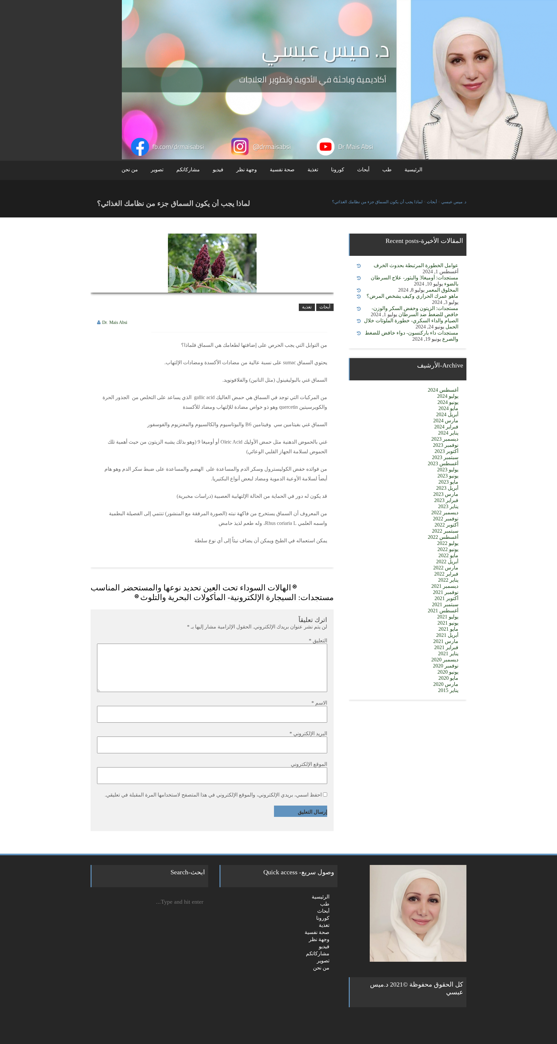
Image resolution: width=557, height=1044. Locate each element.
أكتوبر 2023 (446, 451)
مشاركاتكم (188, 169)
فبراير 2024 (446, 426)
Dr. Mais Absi (114, 322)
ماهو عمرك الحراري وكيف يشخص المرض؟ (412, 296)
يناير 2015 (448, 690)
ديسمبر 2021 (444, 586)
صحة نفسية (282, 169)
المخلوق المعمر (442, 290)
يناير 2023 (448, 506)
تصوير (157, 169)
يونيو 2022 (447, 549)
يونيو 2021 (447, 623)
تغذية (313, 169)
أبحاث (363, 169)
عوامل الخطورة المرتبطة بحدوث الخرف (416, 265)
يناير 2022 (448, 580)
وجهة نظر (246, 169)
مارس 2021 (445, 641)
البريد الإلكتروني (308, 733)
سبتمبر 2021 (445, 604)
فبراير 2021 (446, 647)
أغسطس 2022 (443, 537)
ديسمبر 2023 (444, 439)
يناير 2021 (448, 653)
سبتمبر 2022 (445, 531)
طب (387, 169)
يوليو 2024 (447, 396)
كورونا (337, 169)
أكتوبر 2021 (446, 598)
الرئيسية (413, 169)
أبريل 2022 (447, 561)
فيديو (218, 169)
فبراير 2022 (446, 574)
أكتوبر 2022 (446, 524)
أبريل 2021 (447, 635)
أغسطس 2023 (443, 463)
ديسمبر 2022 (444, 512)
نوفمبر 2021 (445, 592)
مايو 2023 (448, 482)
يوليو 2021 (447, 616)
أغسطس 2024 (443, 390)
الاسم (319, 703)
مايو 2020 (448, 678)
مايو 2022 (448, 555)
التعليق (318, 640)
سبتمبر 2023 (445, 457)
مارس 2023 (445, 494)
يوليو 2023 (447, 469)
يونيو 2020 (447, 672)
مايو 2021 (448, 629)
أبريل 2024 (447, 414)
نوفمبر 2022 (445, 518)
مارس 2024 (445, 420)
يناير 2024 (448, 433)
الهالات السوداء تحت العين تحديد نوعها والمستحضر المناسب (191, 587)
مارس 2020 (445, 684)
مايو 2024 (448, 408)
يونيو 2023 (447, 475)
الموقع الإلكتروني (309, 764)
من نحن (130, 169)
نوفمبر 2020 (445, 665)
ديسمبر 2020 (444, 659)
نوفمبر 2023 (445, 445)
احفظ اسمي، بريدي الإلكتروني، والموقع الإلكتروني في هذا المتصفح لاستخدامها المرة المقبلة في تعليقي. (213, 795)
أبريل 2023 (447, 488)
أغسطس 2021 (443, 610)
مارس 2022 (445, 567)
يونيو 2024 (447, 402)
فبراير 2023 (446, 500)
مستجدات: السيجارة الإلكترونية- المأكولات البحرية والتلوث (237, 597)
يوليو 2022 (447, 543)
